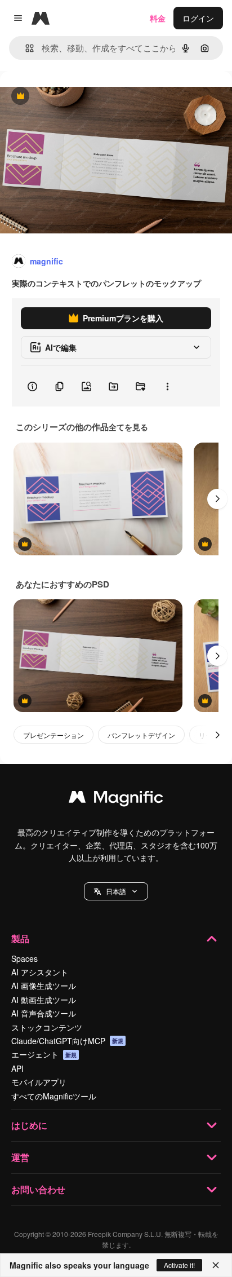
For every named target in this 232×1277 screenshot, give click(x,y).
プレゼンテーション (53, 735)
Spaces (24, 958)
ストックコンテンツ (46, 1027)
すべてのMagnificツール (53, 1096)
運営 (20, 1157)
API (17, 1068)
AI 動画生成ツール (43, 999)
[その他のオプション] (167, 386)
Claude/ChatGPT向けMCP (67, 1040)
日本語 (116, 891)
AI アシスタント (39, 972)
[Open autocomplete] (25, 48)
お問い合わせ (38, 1189)
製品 (20, 938)
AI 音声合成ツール (43, 1013)
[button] (116, 891)
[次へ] (217, 499)
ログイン (198, 18)
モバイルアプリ (38, 1082)
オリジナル (77, 97)
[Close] (215, 1265)
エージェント (44, 1054)
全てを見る (128, 426)
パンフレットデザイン (141, 735)
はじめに (29, 1125)
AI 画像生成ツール (43, 985)
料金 (158, 18)
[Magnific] (116, 799)
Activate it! (179, 1265)
